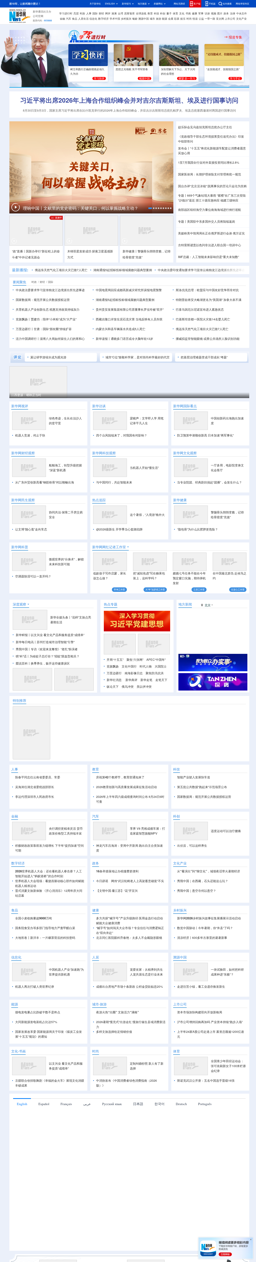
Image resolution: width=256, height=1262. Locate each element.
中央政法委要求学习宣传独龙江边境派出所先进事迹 (50, 290)
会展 (170, 18)
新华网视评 (19, 406)
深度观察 (19, 625)
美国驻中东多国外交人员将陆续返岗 (211, 221)
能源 (164, 18)
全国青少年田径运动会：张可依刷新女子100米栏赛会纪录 (228, 1109)
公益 (201, 18)
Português (205, 1147)
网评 (107, 13)
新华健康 (180, 500)
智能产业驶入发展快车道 (193, 798)
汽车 (68, 18)
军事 (201, 13)
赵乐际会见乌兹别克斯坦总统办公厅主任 (205, 127)
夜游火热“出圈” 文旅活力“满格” (117, 1055)
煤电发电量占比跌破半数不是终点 (37, 1055)
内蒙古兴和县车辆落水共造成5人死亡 (120, 328)
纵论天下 (113, 708)
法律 (232, 13)
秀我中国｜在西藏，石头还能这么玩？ (202, 924)
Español (43, 1147)
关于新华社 (95, 3)
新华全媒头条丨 (60, 638)
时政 (82, 13)
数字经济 (103, 18)
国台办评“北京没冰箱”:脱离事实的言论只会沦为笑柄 (212, 186)
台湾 (120, 13)
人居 (95, 1000)
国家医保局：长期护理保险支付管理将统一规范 (209, 174)
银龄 (135, 18)
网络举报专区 (242, 3)
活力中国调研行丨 (28, 338)
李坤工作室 (119, 589)
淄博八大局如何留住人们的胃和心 (62, 338)
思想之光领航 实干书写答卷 (132, 69)
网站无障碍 (179, 3)
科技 (156, 13)
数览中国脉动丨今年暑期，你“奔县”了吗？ (205, 971)
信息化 (93, 18)
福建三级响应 (229, 200)
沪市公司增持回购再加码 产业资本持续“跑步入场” (210, 1065)
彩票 (176, 18)
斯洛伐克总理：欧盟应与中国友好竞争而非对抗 (207, 290)
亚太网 (220, 18)
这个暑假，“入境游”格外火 (147, 514)
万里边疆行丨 (25, 328)
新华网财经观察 (23, 453)
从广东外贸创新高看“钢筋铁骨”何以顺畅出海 (44, 482)
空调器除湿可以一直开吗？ (33, 576)
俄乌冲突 (128, 708)
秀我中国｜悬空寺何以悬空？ (196, 933)
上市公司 (230, 18)
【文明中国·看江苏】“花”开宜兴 (117, 933)
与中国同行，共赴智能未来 (114, 482)
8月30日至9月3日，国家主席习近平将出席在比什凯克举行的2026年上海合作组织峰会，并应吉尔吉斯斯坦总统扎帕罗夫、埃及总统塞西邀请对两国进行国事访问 (129, 110)
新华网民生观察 (23, 500)
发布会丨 (184, 148)
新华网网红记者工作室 (109, 547)
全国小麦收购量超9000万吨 (33, 961)
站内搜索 (227, 3)
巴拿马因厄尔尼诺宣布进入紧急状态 (200, 309)
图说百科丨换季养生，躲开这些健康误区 (43, 684)
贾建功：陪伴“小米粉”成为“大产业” (53, 319)
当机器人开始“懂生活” (144, 467)
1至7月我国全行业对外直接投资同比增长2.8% (208, 162)
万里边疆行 (114, 694)
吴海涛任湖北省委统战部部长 (34, 808)
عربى (87, 1147)
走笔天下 (161, 701)
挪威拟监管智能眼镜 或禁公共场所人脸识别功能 (208, 338)
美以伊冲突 (144, 708)
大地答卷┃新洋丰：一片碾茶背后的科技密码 (45, 980)
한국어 (159, 1147)
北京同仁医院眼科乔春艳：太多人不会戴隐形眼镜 (129, 980)
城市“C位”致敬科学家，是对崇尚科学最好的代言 (138, 357)
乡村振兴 (126, 18)
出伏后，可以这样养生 (192, 888)
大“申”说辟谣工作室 (155, 589)
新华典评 (131, 701)
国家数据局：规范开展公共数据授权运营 (43, 299)
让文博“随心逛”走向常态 (31, 529)
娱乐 (183, 18)
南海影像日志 (134, 694)
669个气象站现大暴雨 (201, 195)
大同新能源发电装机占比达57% (36, 1065)
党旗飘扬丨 (23, 319)
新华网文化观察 (185, 453)
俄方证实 (239, 233)
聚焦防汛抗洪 (155, 694)
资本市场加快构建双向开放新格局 (199, 1055)
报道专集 (235, 37)
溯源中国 (143, 18)
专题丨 (182, 195)
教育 (150, 13)
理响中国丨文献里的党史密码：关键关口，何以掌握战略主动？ (81, 208)
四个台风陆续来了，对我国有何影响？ (121, 435)
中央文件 (241, 13)
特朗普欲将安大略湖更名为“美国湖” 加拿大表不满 (208, 299)
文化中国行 (129, 687)
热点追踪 (99, 500)
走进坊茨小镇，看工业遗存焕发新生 (201, 1029)
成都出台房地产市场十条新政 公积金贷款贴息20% (129, 1029)
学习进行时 (65, 13)
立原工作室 (199, 589)
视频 (213, 13)
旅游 (158, 18)
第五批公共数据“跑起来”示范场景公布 (202, 808)
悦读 (195, 18)
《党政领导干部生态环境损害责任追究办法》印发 (211, 136)
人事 (88, 13)
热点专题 (110, 625)
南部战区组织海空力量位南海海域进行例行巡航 (209, 209)
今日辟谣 (102, 924)
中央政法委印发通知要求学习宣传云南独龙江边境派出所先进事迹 (201, 270)
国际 (95, 13)
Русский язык (112, 1147)
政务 (226, 13)
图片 (219, 13)
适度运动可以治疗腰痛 (226, 874)
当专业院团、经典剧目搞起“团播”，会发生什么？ (209, 482)
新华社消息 (114, 701)
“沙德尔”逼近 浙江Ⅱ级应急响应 (199, 200)
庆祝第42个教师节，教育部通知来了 (120, 798)
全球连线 (141, 13)
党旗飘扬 (113, 687)
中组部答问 (185, 141)
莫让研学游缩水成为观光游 (48, 357)
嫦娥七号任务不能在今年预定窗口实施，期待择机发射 (189, 578)
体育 (175, 13)
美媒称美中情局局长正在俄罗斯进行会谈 (205, 233)
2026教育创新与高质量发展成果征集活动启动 (126, 808)
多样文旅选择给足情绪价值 (114, 1074)
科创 (162, 13)
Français (66, 1147)
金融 (62, 18)
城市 (152, 18)
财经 (101, 13)
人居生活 (83, 18)
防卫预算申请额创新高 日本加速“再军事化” (205, 435)
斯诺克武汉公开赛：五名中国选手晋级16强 (205, 1123)
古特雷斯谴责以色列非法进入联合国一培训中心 (209, 245)
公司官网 (38, 16)
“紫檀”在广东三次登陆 (231, 195)
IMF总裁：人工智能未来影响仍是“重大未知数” (208, 256)
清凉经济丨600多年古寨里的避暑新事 (202, 980)
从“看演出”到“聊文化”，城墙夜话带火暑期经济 (208, 914)
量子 (169, 13)
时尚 (189, 18)
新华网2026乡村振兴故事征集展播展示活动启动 (209, 961)
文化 (181, 13)
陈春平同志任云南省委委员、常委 (37, 798)
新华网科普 (19, 547)
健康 (194, 13)
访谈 (207, 13)
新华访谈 (99, 406)
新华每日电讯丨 (26, 663)
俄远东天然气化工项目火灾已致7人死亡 (61, 270)
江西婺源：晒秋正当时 (26, 394)
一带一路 (210, 18)
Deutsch (181, 1147)
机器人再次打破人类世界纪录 (34, 1029)
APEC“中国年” (156, 681)
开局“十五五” (115, 681)
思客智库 (129, 13)
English (22, 1147)
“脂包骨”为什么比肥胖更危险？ (197, 529)
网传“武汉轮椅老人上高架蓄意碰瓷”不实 (137, 924)
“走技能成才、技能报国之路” (223, 69)
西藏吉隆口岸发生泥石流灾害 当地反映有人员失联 (129, 319)
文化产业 (241, 18)
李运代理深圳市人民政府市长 (34, 818)
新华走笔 (146, 701)
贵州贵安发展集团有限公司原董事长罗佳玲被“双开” (130, 309)
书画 (188, 13)
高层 (76, 13)
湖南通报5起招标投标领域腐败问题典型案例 (122, 270)
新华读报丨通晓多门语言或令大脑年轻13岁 (124, 338)
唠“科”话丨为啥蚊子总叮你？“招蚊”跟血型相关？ (47, 677)
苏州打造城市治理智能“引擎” (56, 663)
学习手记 (235, 78)
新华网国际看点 (185, 406)
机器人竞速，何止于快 (30, 435)
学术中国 (115, 18)
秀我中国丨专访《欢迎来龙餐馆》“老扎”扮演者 (47, 670)
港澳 (114, 13)
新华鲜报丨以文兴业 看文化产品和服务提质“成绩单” (50, 656)
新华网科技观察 (104, 453)
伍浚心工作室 (238, 589)
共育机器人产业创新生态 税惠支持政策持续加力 (47, 309)
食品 (74, 18)
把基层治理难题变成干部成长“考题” (204, 357)
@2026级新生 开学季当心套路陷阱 (119, 529)
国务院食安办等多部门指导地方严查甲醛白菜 (45, 971)
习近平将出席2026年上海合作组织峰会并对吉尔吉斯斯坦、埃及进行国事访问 (129, 100)
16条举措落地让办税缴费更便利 (117, 914)
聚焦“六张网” (135, 681)
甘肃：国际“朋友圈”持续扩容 (53, 328)
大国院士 (161, 687)
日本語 (138, 1147)
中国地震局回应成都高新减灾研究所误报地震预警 (129, 290)
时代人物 (146, 687)
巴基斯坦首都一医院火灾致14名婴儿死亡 (203, 319)
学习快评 (99, 78)
